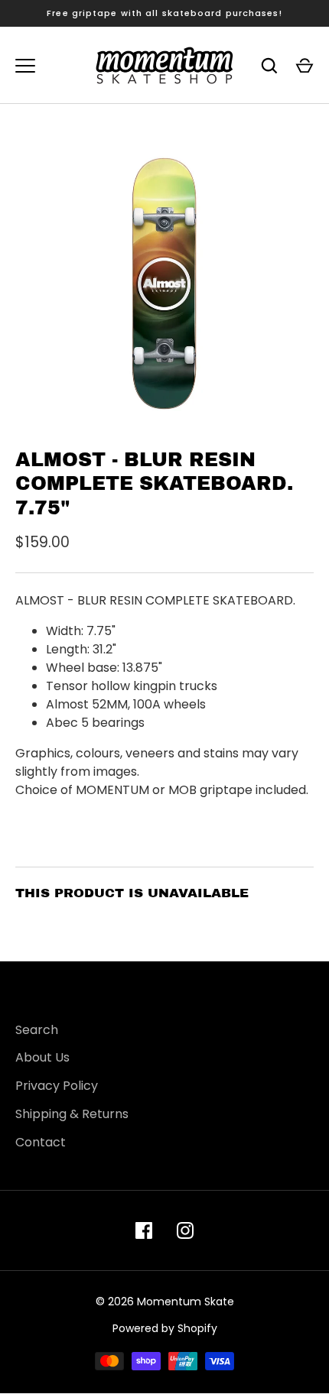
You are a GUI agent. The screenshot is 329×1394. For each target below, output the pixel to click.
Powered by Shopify (164, 1328)
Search (36, 1030)
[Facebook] (144, 1230)
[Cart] (304, 66)
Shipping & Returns (72, 1114)
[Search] (269, 66)
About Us (42, 1057)
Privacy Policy (56, 1085)
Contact (40, 1142)
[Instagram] (185, 1230)
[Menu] (25, 66)
